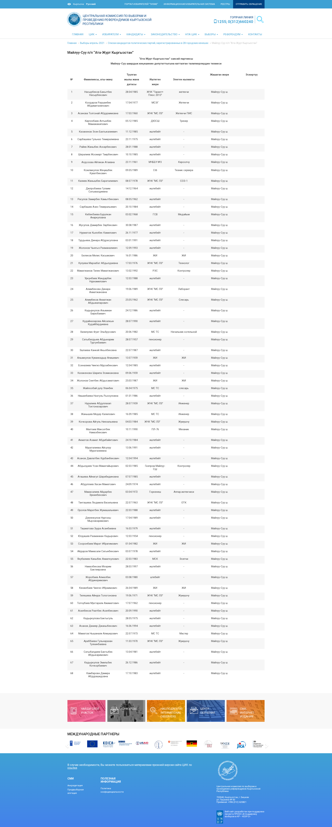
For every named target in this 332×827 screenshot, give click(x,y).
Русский (91, 4)
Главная (72, 43)
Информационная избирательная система (189, 4)
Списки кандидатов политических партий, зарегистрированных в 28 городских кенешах (158, 43)
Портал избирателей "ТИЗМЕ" (141, 4)
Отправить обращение (249, 4)
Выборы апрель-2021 (92, 43)
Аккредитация (75, 785)
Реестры (225, 4)
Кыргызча (78, 4)
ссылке (72, 767)
